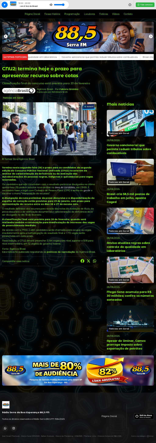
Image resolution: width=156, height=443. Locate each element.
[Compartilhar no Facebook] (82, 261)
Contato (128, 14)
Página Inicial (32, 14)
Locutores (89, 14)
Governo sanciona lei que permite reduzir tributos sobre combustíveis (57, 57)
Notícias (103, 14)
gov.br (86, 190)
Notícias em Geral (13, 98)
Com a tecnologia (138, 436)
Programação (72, 14)
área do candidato (65, 187)
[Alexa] (130, 5)
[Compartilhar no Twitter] (88, 261)
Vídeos (115, 14)
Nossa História (52, 14)
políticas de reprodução (61, 252)
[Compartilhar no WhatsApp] (94, 261)
